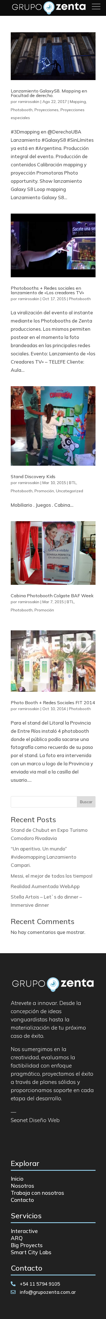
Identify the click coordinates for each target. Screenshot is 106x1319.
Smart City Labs (31, 1252)
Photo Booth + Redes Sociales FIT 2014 (53, 702)
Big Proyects (27, 1245)
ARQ (17, 1238)
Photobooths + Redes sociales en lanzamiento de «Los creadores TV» (47, 290)
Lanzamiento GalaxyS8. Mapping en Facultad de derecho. (49, 93)
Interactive (24, 1231)
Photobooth (22, 109)
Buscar (86, 801)
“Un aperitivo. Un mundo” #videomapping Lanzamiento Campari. (43, 857)
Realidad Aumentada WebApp (45, 886)
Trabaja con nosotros (37, 1192)
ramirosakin (28, 101)
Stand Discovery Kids (33, 476)
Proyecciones (46, 109)
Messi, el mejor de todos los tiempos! (51, 876)
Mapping (78, 101)
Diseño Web (44, 1120)
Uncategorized (69, 490)
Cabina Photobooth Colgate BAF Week (52, 595)
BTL (72, 482)
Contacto (22, 1199)
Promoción (44, 490)
